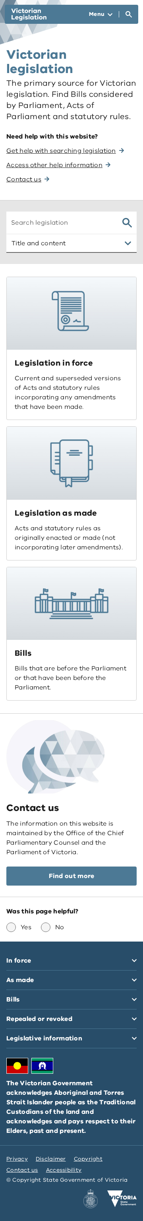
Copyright (88, 1159)
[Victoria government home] (122, 1198)
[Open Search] (128, 14)
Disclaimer (51, 1159)
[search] (127, 222)
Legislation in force (54, 363)
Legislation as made (56, 513)
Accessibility (64, 1170)
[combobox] (61, 223)
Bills (23, 653)
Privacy (17, 1159)
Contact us (22, 1170)
